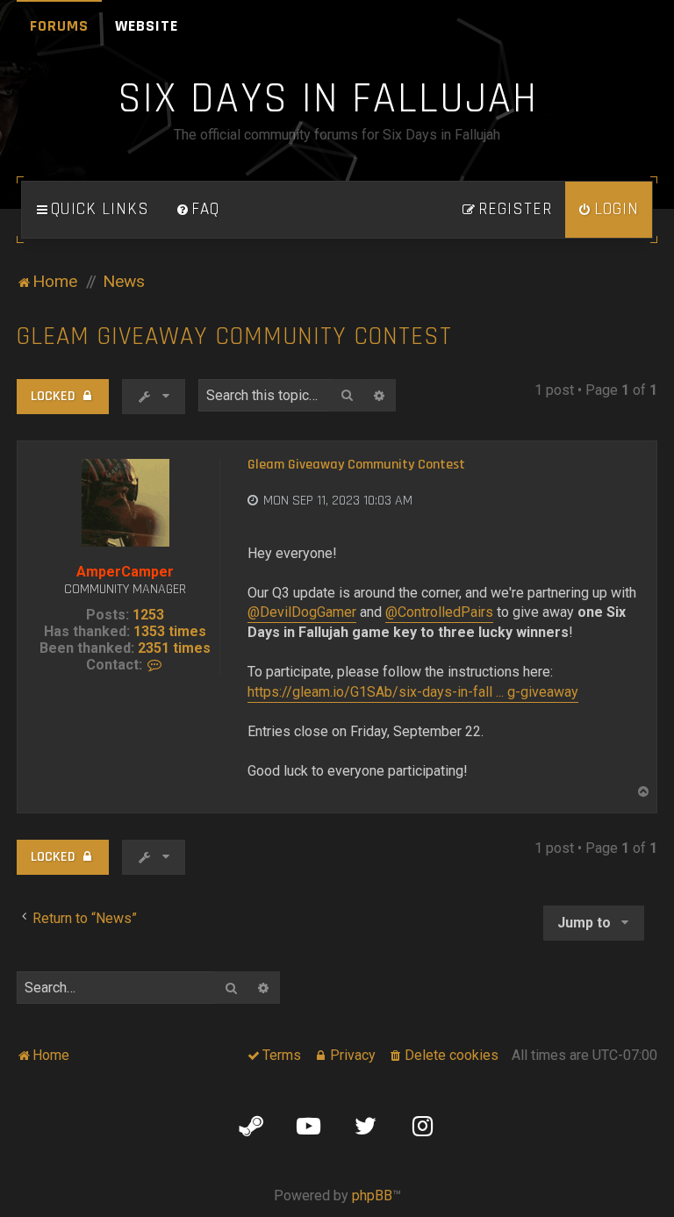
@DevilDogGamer (301, 612)
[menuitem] (197, 210)
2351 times (174, 648)
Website (146, 26)
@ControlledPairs (439, 612)
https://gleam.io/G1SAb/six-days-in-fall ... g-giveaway (412, 692)
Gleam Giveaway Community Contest (234, 336)
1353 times (169, 631)
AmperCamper (125, 571)
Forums (59, 26)
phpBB (372, 1195)
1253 (148, 614)
